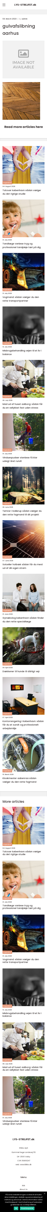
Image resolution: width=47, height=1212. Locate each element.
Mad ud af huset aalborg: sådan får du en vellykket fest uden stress (23, 405)
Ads (23, 1185)
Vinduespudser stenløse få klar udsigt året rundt (20, 459)
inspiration (7, 183)
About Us (23, 1189)
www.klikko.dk (25, 1164)
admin (24, 19)
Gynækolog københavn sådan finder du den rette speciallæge (23, 619)
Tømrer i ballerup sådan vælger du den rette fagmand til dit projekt (22, 512)
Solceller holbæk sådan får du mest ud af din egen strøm (23, 566)
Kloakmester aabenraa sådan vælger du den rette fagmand (19, 780)
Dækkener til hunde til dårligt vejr (21, 671)
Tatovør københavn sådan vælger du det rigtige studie (22, 192)
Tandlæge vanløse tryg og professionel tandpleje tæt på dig (22, 245)
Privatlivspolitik (27, 1208)
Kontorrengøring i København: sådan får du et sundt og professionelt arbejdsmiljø (23, 725)
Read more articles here (23, 127)
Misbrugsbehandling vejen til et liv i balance (22, 352)
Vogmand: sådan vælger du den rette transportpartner (21, 299)
